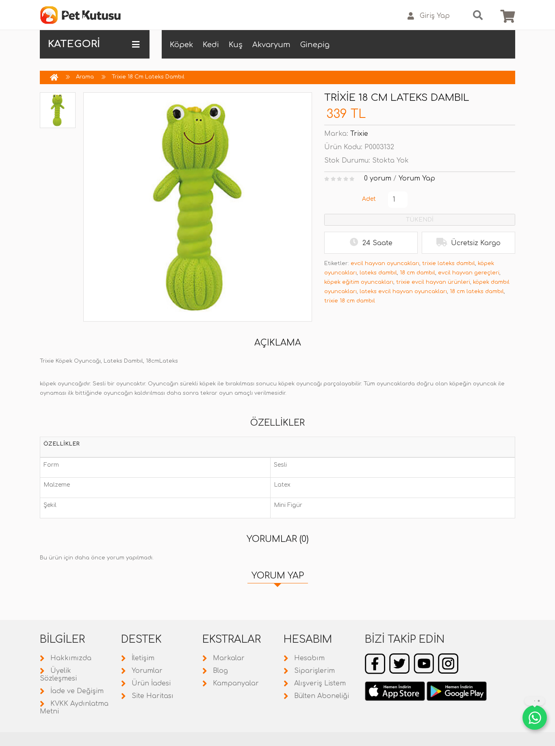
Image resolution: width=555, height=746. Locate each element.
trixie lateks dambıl (448, 263)
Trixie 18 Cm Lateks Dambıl (148, 77)
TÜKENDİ (420, 220)
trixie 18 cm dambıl (349, 301)
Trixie (359, 133)
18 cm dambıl (417, 273)
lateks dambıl (378, 273)
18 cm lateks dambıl (477, 291)
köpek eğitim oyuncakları (358, 282)
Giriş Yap (435, 16)
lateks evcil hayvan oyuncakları (403, 291)
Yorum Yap (417, 178)
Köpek (181, 45)
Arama (85, 77)
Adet (369, 199)
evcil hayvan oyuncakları (385, 263)
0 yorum (377, 178)
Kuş (236, 45)
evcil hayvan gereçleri (468, 273)
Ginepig (315, 45)
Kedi (211, 45)
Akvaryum (271, 45)
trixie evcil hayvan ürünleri (433, 282)
